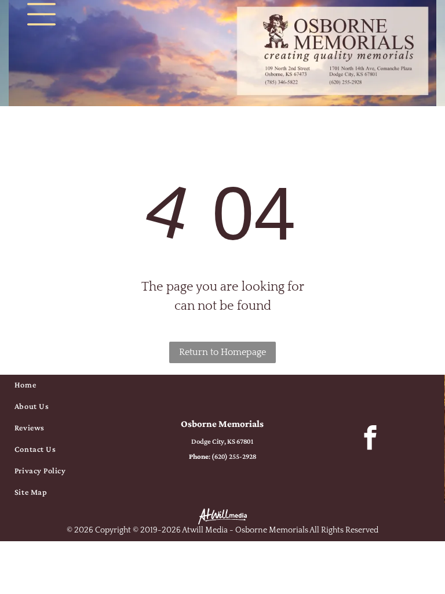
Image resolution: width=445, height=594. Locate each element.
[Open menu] (41, 14)
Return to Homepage (222, 352)
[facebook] (370, 439)
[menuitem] (74, 385)
